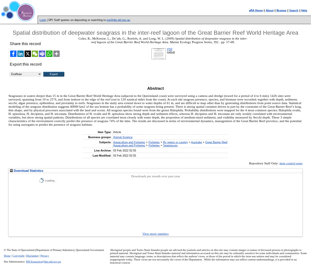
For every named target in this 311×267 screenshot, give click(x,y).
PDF (170, 49)
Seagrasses (170, 145)
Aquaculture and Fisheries (129, 142)
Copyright (18, 255)
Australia (196, 142)
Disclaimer (32, 255)
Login (43, 20)
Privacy (44, 255)
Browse (281, 10)
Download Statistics (28, 170)
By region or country (175, 142)
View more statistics (155, 233)
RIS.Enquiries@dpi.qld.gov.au (43, 261)
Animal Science (122, 137)
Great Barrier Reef (216, 142)
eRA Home (256, 10)
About (270, 10)
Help (304, 10)
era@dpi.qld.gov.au (118, 20)
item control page (291, 163)
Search (293, 10)
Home (7, 255)
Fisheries (154, 142)
